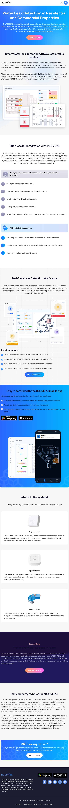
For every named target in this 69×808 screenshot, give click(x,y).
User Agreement (48, 804)
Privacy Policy (27, 804)
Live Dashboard (33, 374)
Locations (19, 804)
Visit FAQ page (34, 755)
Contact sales (34, 37)
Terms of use (37, 804)
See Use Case (33, 670)
